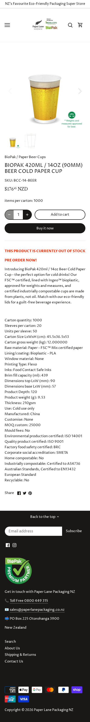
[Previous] (10, 91)
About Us (12, 648)
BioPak (10, 157)
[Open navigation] (7, 25)
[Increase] (27, 215)
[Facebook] (8, 545)
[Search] (70, 25)
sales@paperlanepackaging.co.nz (37, 609)
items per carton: (19, 200)
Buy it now (45, 228)
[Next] (79, 91)
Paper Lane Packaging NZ (53, 710)
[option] (45, 91)
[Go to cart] (80, 25)
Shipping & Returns (20, 654)
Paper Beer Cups (32, 157)
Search (10, 641)
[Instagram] (14, 545)
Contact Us (14, 661)
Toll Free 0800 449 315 (29, 600)
